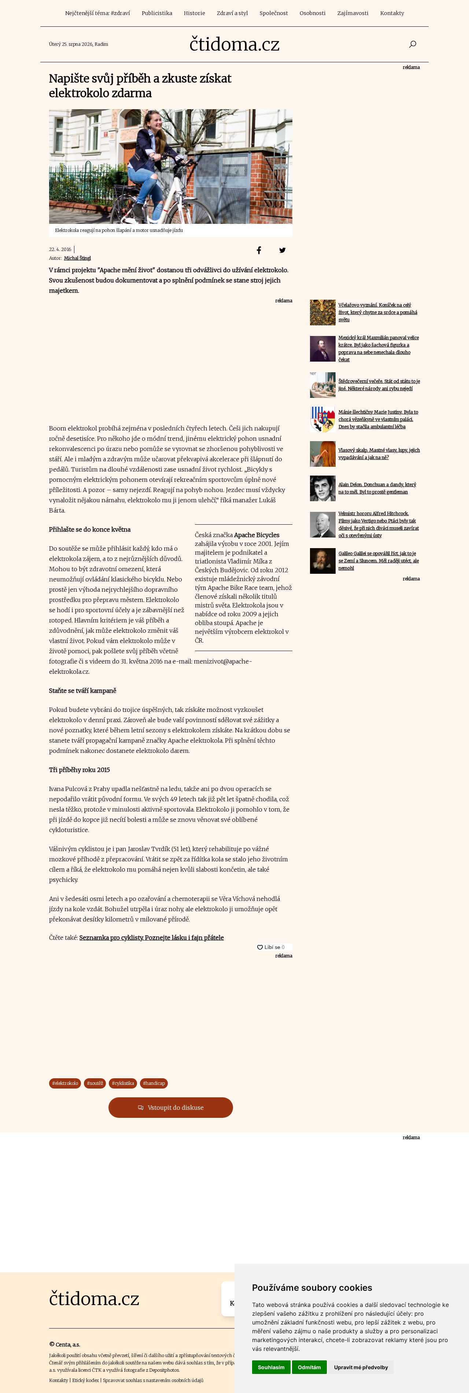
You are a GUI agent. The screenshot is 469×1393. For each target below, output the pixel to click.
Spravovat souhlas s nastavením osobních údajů (153, 1380)
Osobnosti (313, 13)
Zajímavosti (353, 13)
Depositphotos (164, 1370)
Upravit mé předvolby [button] (361, 1367)
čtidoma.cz (234, 44)
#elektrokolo (65, 1083)
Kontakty (392, 13)
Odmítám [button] (309, 1367)
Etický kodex (85, 1380)
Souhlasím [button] (271, 1367)
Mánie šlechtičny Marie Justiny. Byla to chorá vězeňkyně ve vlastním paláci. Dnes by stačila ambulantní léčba (378, 419)
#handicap (154, 1083)
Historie (194, 13)
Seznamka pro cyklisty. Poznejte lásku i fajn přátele (152, 937)
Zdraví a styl (232, 13)
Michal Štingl (77, 258)
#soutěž (95, 1083)
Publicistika (157, 13)
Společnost (274, 13)
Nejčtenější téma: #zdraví (97, 13)
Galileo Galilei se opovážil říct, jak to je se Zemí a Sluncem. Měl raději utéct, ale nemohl (379, 561)
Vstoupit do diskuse (175, 1107)
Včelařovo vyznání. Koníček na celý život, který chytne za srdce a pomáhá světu (378, 312)
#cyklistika (123, 1083)
